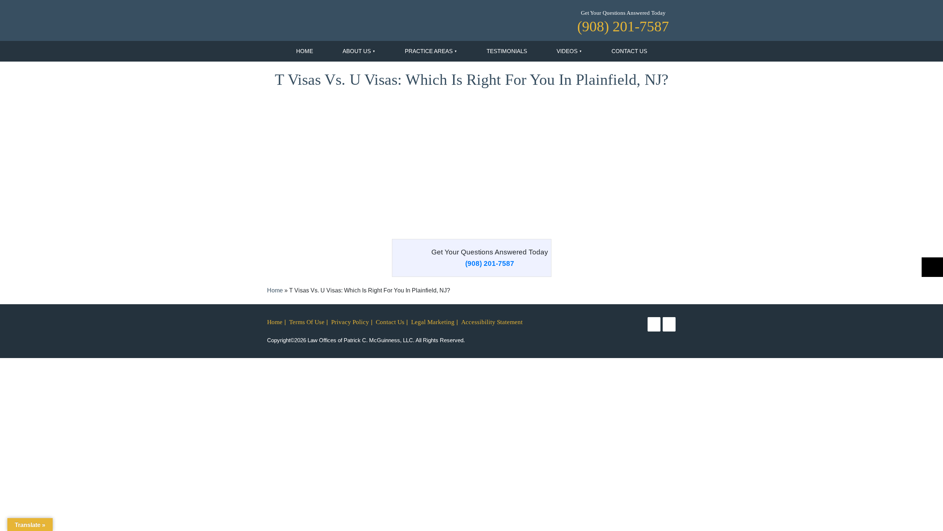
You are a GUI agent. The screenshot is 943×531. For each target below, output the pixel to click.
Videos (567, 51)
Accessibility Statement (492, 322)
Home (304, 51)
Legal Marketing (433, 322)
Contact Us (629, 51)
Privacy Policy (350, 322)
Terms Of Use (307, 322)
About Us (357, 51)
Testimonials (507, 51)
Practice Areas (429, 51)
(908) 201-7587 (489, 263)
